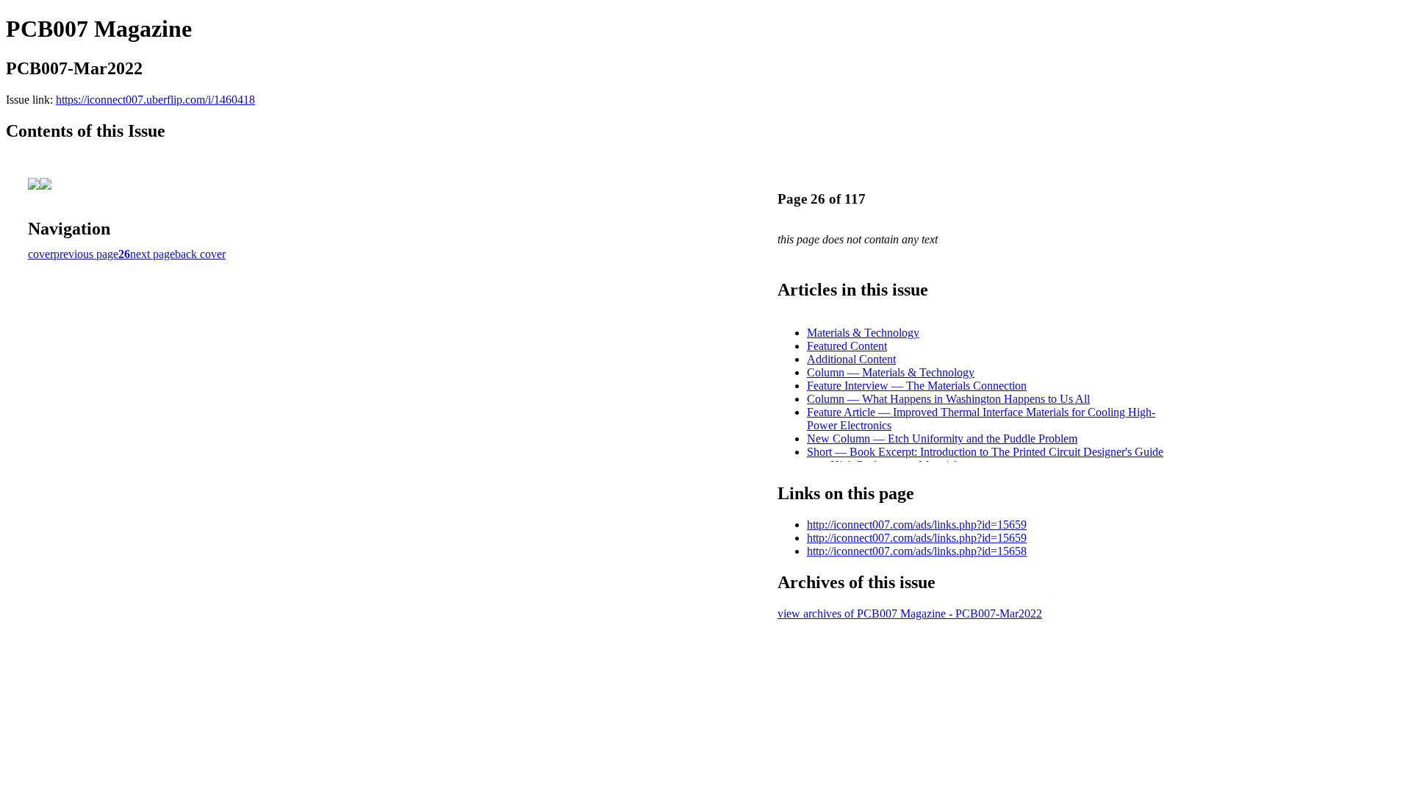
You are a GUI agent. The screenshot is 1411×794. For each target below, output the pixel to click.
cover (41, 254)
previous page (86, 254)
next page (152, 254)
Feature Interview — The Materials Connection (917, 385)
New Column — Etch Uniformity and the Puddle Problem (942, 438)
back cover (200, 254)
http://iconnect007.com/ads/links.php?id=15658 (917, 551)
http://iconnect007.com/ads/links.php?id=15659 (917, 524)
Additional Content (851, 359)
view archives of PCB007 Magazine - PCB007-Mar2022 (910, 613)
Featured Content (847, 346)
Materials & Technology (863, 332)
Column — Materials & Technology (890, 372)
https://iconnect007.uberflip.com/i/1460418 (155, 99)
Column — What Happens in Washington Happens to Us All (948, 399)
